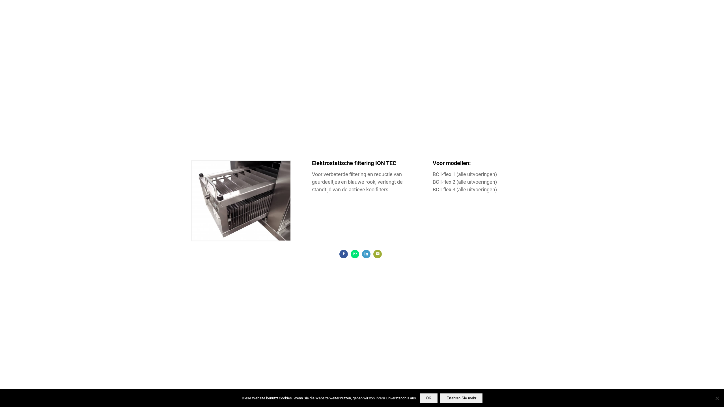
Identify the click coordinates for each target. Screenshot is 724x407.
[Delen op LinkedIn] (366, 254)
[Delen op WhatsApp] (355, 254)
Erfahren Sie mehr (461, 398)
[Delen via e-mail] (377, 254)
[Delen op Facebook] (343, 254)
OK (428, 398)
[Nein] (717, 398)
